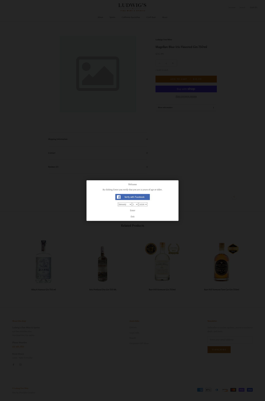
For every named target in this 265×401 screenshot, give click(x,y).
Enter (132, 210)
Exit (132, 216)
